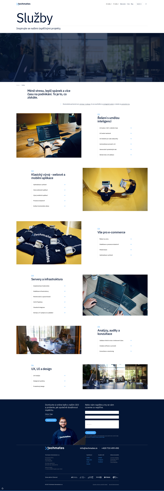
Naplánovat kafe (51, 420)
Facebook (100, 461)
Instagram (100, 459)
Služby (88, 457)
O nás (88, 461)
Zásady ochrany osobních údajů (100, 484)
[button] (109, 4)
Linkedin (100, 457)
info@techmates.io (88, 448)
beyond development (114, 484)
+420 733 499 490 (110, 448)
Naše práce (89, 459)
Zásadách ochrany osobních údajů (97, 437)
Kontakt (88, 464)
